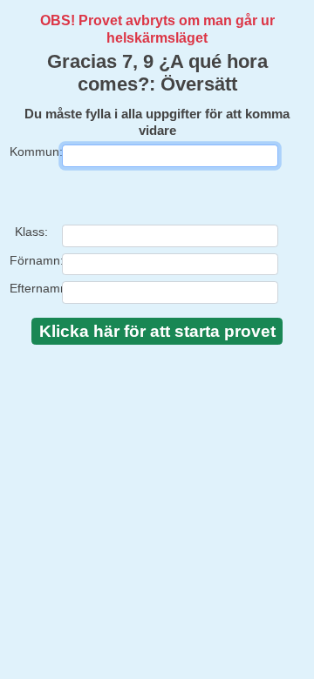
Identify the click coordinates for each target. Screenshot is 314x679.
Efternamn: (31, 288)
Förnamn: (31, 260)
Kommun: (31, 151)
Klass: (31, 232)
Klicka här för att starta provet (157, 331)
